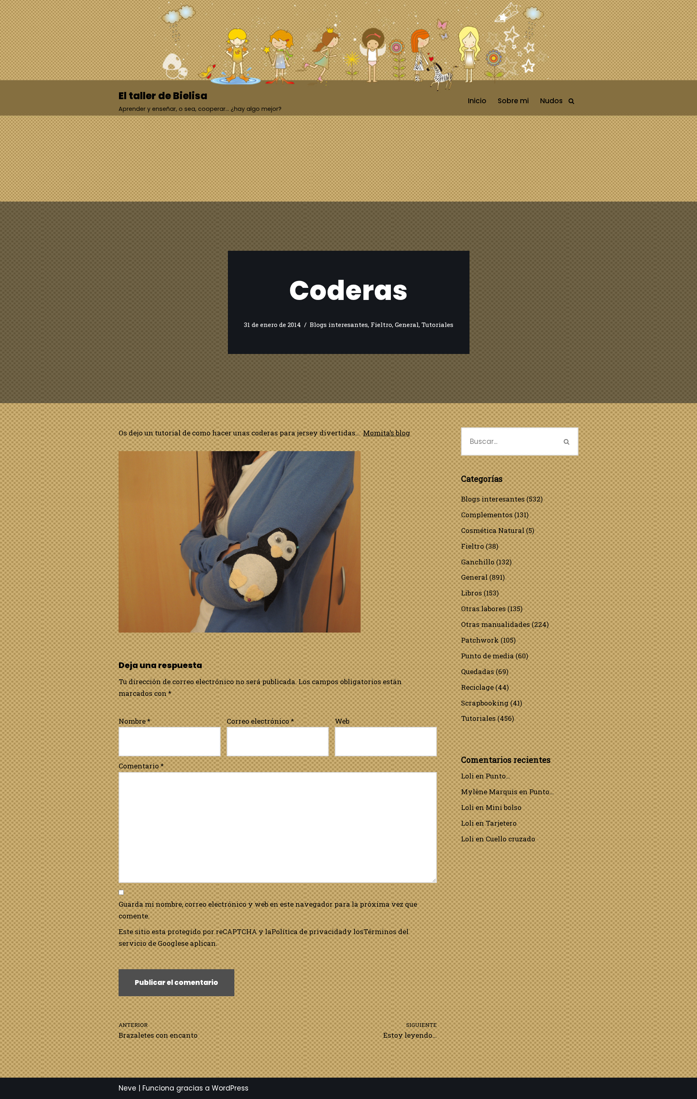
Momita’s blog (386, 432)
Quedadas (477, 671)
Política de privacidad (309, 931)
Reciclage (477, 687)
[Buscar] (571, 101)
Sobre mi (513, 101)
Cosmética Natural (492, 530)
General (407, 325)
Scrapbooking (485, 703)
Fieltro (381, 325)
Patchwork (480, 640)
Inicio (477, 101)
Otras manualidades (495, 624)
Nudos (551, 101)
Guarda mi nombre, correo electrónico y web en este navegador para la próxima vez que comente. (268, 909)
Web (342, 721)
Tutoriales (437, 325)
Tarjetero (501, 823)
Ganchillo (478, 561)
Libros (471, 592)
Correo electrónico (260, 721)
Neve (127, 1088)
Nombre (134, 721)
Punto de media (487, 655)
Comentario (141, 765)
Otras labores (483, 608)
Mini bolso (504, 807)
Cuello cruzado (510, 838)
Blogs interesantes (339, 325)
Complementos (487, 514)
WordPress (230, 1088)
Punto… (498, 776)
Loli (467, 776)
